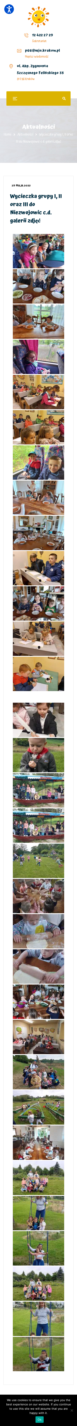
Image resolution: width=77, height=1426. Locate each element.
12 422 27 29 (42, 35)
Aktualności (25, 134)
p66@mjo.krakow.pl (42, 50)
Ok (39, 1419)
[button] (9, 9)
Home (7, 134)
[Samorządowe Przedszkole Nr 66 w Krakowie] (38, 16)
